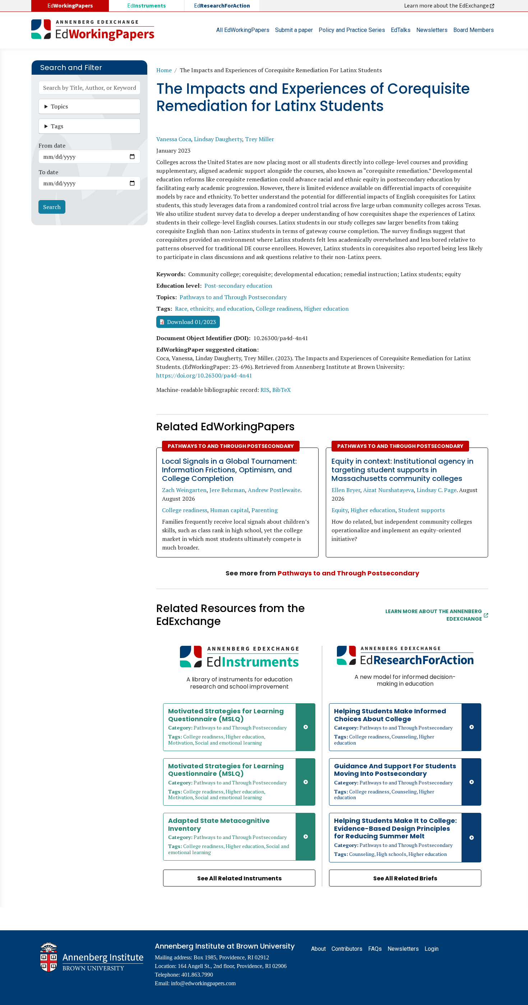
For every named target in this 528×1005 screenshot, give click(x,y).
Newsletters (432, 30)
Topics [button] (59, 106)
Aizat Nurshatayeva (388, 490)
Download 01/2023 (191, 322)
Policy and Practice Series (352, 30)
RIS (264, 390)
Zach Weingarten (184, 490)
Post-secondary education (238, 286)
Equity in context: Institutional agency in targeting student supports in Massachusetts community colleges (402, 469)
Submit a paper (294, 30)
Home (164, 70)
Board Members (473, 30)
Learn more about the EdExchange (447, 6)
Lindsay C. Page (437, 490)
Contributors (347, 948)
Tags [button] (57, 126)
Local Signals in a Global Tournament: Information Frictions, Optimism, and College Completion (229, 469)
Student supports (421, 510)
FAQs (375, 948)
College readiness (278, 308)
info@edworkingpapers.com (203, 983)
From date (51, 145)
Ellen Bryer (346, 490)
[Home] (95, 30)
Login (432, 948)
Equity (340, 510)
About (318, 948)
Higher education (326, 308)
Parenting (264, 510)
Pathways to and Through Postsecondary (233, 297)
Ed (146, 6)
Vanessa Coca (173, 139)
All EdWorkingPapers (242, 30)
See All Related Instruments (239, 878)
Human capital (229, 510)
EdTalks (401, 30)
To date (48, 172)
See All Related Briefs (405, 878)
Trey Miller (259, 139)
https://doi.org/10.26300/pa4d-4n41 (204, 375)
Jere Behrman (227, 490)
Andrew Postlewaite (274, 490)
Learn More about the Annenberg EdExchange (433, 615)
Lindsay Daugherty (218, 139)
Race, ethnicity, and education (214, 308)
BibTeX (281, 390)
